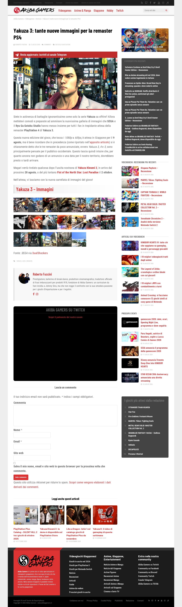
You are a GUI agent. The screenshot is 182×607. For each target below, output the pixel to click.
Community (37, 3)
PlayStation (65, 45)
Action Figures (110, 572)
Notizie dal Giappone (112, 568)
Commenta (20, 402)
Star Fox (131, 412)
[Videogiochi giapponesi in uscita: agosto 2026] (145, 51)
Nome (17, 430)
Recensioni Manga (111, 580)
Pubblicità (119, 601)
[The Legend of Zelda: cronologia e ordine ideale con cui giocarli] (130, 276)
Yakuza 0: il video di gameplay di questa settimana (102, 532)
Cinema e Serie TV (111, 591)
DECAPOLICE (133, 449)
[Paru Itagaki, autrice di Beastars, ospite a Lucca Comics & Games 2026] (130, 340)
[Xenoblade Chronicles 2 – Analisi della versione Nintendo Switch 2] (130, 225)
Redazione (49, 3)
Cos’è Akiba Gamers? (21, 3)
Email (17, 441)
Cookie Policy (106, 601)
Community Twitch (146, 576)
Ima (126, 102)
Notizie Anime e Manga (113, 564)
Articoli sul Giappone (112, 587)
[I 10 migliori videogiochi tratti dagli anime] (130, 264)
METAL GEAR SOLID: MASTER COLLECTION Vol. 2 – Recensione (153, 207)
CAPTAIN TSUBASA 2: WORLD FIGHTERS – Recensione (153, 193)
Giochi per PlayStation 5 (79, 565)
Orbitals (131, 445)
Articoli (72, 580)
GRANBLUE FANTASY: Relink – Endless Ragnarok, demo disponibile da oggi (143, 129)
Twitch (120, 10)
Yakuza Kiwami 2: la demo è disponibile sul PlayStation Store (51, 532)
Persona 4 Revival (135, 454)
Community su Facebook (148, 568)
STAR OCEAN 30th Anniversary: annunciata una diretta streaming (154, 377)
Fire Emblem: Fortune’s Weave (140, 416)
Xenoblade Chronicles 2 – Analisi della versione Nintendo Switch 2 (152, 221)
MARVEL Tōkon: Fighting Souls (141, 421)
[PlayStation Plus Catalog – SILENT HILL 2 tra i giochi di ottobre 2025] (26, 523)
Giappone (99, 10)
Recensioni (73, 577)
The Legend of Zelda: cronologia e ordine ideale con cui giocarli (153, 272)
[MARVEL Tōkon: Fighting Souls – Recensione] (130, 187)
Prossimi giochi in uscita (79, 592)
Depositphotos (39, 601)
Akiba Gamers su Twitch (148, 564)
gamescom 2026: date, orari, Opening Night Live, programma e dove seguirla (154, 322)
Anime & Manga (82, 10)
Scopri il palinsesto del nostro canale (65, 317)
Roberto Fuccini (21, 45)
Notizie (38, 19)
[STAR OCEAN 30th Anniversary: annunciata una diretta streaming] (130, 381)
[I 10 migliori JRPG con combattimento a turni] (130, 290)
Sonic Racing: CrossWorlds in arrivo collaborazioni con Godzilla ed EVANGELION (141, 147)
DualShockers (40, 253)
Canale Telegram (145, 580)
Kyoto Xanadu (133, 440)
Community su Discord (147, 572)
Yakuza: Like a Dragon (24, 261)
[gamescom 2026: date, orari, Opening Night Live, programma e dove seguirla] (130, 326)
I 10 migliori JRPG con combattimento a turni (151, 284)
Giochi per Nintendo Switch (80, 569)
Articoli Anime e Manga (114, 584)
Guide (71, 584)
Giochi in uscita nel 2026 (90, 3)
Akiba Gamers (19, 19)
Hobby (110, 10)
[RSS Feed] (142, 3)
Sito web (18, 453)
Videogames (64, 10)
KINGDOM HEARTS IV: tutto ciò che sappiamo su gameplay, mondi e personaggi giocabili (154, 245)
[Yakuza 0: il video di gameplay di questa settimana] (105, 523)
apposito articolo (99, 142)
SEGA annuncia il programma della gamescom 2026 (154, 349)
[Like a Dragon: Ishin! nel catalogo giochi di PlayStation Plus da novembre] (78, 523)
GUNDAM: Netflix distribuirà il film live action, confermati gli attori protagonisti (142, 94)
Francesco (129, 83)
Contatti (59, 3)
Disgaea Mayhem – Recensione (149, 169)
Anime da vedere (72, 3)
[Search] (166, 10)
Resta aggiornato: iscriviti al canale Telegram (43, 54)
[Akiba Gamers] (34, 13)
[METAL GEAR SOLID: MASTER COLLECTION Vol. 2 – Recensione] (130, 211)
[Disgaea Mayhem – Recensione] (130, 175)
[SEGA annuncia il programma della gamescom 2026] (130, 355)
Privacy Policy (92, 601)
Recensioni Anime (111, 576)
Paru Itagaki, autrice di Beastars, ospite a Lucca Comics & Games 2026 (152, 336)
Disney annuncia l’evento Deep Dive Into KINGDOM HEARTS (152, 363)
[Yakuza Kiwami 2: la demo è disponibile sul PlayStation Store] (52, 523)
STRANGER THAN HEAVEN (139, 407)
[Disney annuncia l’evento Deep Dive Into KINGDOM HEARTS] (130, 367)
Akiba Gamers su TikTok (148, 584)
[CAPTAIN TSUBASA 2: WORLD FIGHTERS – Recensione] (130, 199)
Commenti (47, 45)
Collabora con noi (76, 601)
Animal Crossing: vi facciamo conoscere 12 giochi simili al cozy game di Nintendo (154, 298)
